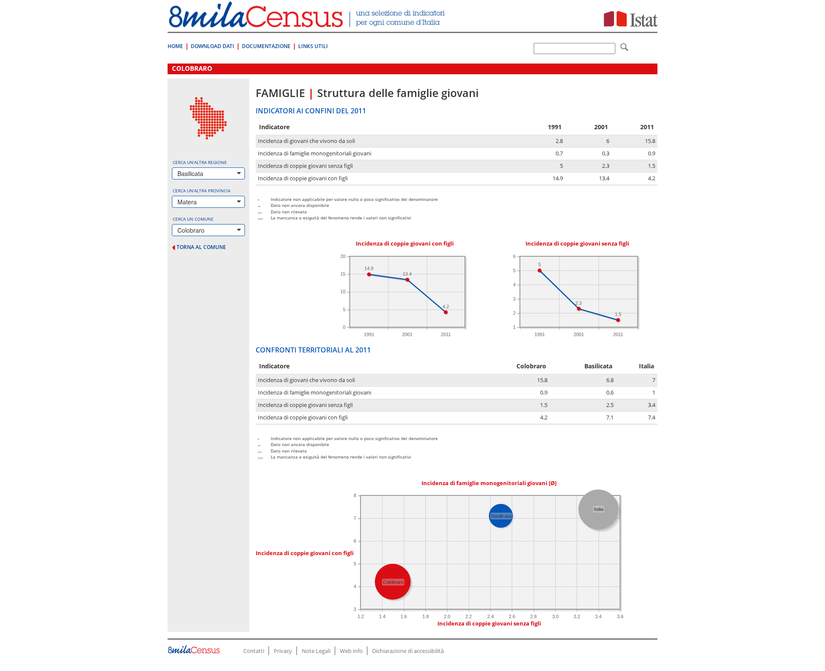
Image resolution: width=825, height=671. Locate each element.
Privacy (283, 651)
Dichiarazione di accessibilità (408, 651)
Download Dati (212, 46)
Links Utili (313, 46)
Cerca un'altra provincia (201, 191)
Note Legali (316, 651)
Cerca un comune (193, 219)
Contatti (253, 651)
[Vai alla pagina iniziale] (308, 23)
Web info (351, 651)
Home (175, 46)
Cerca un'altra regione (200, 162)
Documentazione (266, 46)
